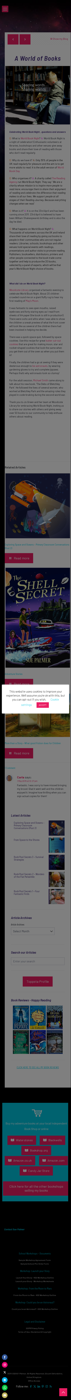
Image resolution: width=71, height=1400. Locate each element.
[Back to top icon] (63, 1392)
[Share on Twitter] (5, 1372)
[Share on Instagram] (5, 1365)
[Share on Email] (5, 1395)
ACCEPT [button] (43, 705)
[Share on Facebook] (5, 1357)
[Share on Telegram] (5, 1380)
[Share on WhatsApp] (5, 1387)
